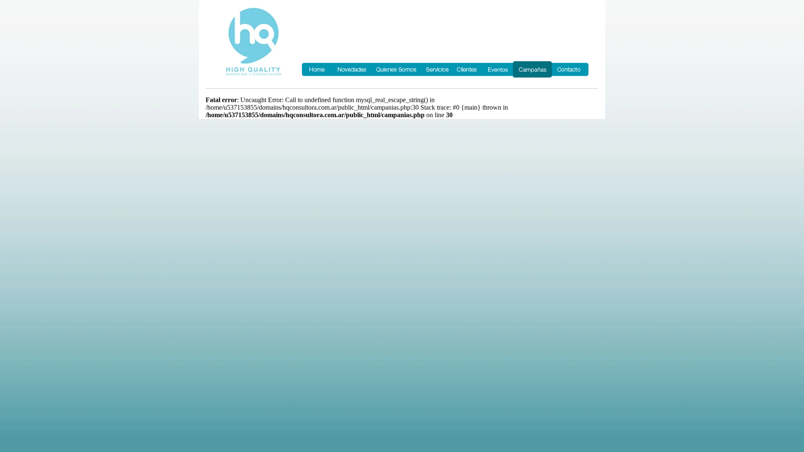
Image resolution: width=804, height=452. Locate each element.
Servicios (436, 69)
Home (317, 69)
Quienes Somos (396, 69)
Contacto (570, 69)
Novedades (352, 69)
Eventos (497, 69)
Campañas (532, 69)
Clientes (467, 69)
